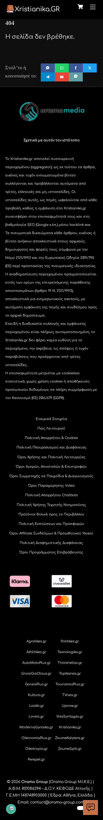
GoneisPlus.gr (36, 684)
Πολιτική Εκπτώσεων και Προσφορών (51, 524)
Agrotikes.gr (36, 641)
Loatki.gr (36, 706)
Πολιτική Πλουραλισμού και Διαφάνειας (51, 447)
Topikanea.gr (70, 673)
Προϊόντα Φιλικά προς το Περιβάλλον (51, 514)
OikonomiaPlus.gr (37, 738)
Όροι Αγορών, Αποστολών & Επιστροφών (51, 466)
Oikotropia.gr (36, 749)
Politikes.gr (70, 641)
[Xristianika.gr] (32, 11)
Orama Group (34, 782)
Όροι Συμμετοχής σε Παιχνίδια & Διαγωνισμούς (51, 476)
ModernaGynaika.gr (36, 727)
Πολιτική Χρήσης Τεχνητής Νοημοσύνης (51, 505)
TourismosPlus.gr (70, 684)
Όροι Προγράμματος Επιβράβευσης (51, 552)
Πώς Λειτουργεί (51, 428)
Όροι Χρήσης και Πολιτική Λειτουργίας (52, 457)
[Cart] (80, 7)
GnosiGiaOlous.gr (36, 673)
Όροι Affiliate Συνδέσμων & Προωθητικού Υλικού (51, 533)
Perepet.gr (36, 759)
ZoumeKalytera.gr (70, 738)
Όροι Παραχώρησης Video (51, 485)
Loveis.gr (36, 716)
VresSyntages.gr (70, 716)
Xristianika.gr (70, 727)
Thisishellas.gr (70, 663)
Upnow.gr (70, 706)
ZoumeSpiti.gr (70, 749)
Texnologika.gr (70, 652)
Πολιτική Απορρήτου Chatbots (51, 495)
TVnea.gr (70, 695)
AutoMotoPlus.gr (36, 663)
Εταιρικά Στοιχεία (51, 419)
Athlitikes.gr (36, 652)
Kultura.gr (36, 695)
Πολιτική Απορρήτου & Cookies (51, 438)
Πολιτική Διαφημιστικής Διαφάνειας (51, 543)
